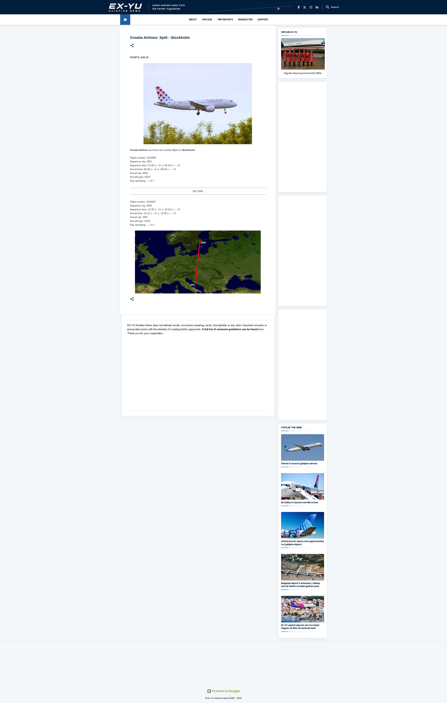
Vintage (207, 19)
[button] (132, 45)
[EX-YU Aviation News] (124, 7)
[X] (304, 7)
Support (263, 19)
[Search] (327, 7)
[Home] (125, 19)
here (261, 329)
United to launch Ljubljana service (299, 463)
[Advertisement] (302, 136)
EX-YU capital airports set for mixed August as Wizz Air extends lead (300, 627)
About (193, 19)
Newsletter (245, 19)
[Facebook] (299, 7)
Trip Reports (225, 19)
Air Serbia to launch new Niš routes (299, 502)
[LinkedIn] (317, 7)
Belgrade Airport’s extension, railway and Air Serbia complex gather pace (300, 585)
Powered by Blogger (225, 691)
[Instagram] (311, 7)
